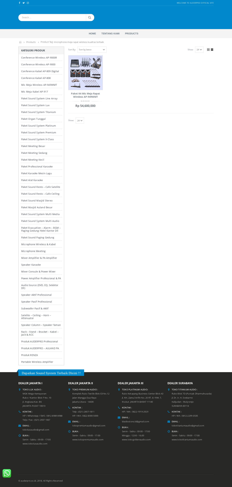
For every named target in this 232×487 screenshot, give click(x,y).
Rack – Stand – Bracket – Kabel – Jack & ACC (40, 333)
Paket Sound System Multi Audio (40, 221)
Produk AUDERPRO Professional (39, 341)
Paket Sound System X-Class (37, 139)
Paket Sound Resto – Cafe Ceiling (40, 193)
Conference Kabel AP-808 (36, 78)
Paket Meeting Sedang (34, 153)
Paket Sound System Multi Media (40, 214)
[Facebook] (19, 3)
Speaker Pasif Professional (36, 301)
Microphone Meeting (33, 251)
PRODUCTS (131, 33)
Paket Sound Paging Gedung (37, 237)
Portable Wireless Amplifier (37, 361)
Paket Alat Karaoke (32, 180)
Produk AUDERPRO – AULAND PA (40, 348)
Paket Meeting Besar (33, 146)
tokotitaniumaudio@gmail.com (188, 425)
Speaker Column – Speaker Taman (41, 325)
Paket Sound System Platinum (38, 125)
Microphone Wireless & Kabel (38, 244)
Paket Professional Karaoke (37, 166)
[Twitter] (24, 3)
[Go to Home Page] (20, 42)
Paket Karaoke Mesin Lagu (36, 173)
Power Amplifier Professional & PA (41, 278)
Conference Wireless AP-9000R (39, 57)
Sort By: (72, 49)
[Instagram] (28, 3)
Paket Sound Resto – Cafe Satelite (40, 187)
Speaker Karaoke (31, 264)
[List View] (212, 49)
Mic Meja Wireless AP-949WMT (39, 84)
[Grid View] (208, 49)
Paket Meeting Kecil (32, 159)
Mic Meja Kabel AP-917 (34, 91)
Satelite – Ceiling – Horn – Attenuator (36, 317)
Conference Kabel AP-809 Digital (40, 71)
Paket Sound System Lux (35, 105)
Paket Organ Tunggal (33, 118)
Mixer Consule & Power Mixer (38, 271)
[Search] (90, 17)
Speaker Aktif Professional (36, 294)
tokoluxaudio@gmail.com (36, 429)
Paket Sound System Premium (38, 132)
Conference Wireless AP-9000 (38, 64)
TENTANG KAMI (110, 33)
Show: (190, 49)
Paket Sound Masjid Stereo (36, 200)
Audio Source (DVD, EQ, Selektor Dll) (39, 286)
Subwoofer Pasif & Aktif (35, 308)
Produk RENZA (29, 355)
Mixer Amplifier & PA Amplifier (39, 257)
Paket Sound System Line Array (39, 98)
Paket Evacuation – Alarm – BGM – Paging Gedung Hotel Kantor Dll (41, 229)
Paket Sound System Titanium (38, 112)
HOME (92, 33)
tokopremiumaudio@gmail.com (88, 425)
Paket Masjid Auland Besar (36, 207)
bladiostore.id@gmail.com (135, 421)
